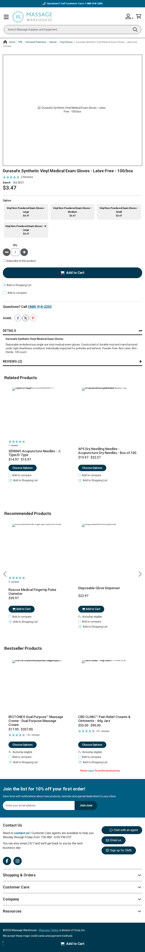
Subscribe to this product (21, 260)
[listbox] (72, 221)
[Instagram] (17, 861)
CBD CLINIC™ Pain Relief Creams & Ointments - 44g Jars (104, 719)
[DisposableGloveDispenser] (107, 549)
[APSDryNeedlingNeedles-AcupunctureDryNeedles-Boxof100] (107, 413)
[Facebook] (7, 861)
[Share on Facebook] (18, 318)
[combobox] (72, 29)
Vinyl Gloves (66, 42)
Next (140, 574)
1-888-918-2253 (94, 3)
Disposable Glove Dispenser (99, 588)
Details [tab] (9, 331)
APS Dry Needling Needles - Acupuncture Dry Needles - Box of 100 (107, 451)
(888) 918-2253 (40, 307)
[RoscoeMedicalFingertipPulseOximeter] (37, 549)
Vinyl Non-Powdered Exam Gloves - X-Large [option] (26, 230)
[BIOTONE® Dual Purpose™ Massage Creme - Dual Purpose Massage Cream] (37, 686)
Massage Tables (48, 930)
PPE (20, 42)
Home (12, 42)
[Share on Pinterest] (33, 318)
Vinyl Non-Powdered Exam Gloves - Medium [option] (72, 212)
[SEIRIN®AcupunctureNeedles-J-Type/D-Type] (37, 413)
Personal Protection (36, 42)
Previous (5, 574)
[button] (20, 475)
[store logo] (32, 17)
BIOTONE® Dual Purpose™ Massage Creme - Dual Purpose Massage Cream (35, 721)
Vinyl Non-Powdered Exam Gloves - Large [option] (26, 212)
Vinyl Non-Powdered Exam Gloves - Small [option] (118, 212)
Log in (91, 770)
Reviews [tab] (12, 361)
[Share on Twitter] (25, 318)
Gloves (53, 42)
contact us (21, 833)
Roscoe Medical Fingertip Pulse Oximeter (32, 592)
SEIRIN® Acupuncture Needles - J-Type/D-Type (34, 453)
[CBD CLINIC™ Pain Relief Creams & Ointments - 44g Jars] (107, 686)
